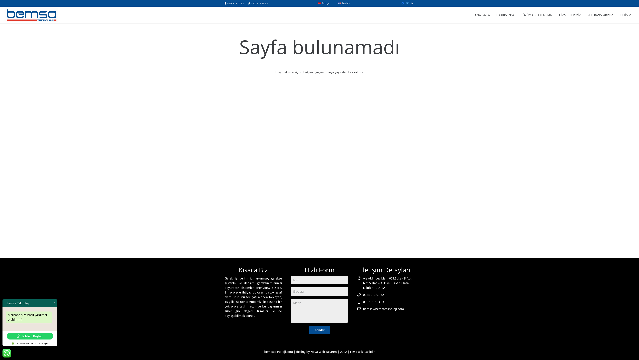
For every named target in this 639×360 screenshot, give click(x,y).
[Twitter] (407, 3)
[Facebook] (402, 3)
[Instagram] (412, 3)
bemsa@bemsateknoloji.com (383, 309)
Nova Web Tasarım (324, 352)
